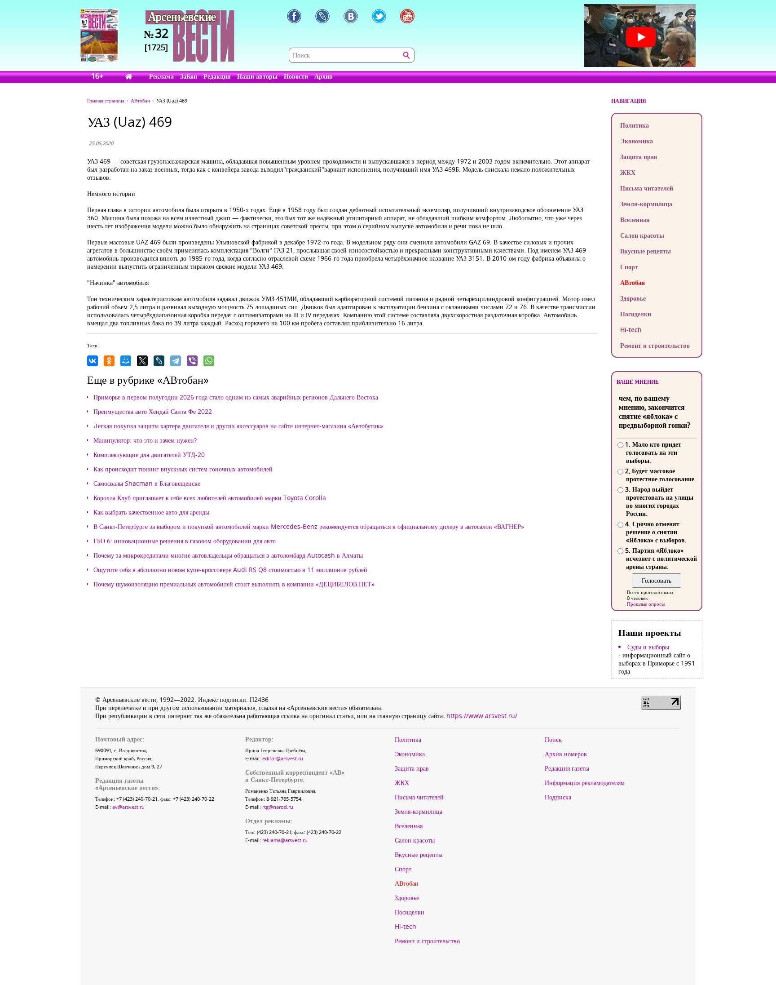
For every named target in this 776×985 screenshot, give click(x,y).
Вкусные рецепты (645, 251)
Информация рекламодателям (585, 783)
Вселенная (635, 219)
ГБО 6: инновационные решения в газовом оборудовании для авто (184, 541)
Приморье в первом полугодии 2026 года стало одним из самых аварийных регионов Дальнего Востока (235, 397)
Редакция (217, 76)
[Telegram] (175, 360)
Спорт (629, 266)
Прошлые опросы (646, 603)
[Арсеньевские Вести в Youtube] (407, 16)
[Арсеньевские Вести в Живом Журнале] (322, 16)
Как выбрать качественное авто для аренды (151, 512)
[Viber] (192, 360)
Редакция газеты (567, 768)
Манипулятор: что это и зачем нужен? (145, 440)
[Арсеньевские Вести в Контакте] (351, 16)
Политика (634, 125)
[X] (142, 360)
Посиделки (635, 314)
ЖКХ (627, 172)
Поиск (553, 740)
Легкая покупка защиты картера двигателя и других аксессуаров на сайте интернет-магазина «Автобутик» (238, 426)
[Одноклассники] (109, 360)
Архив (323, 76)
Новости (296, 76)
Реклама (161, 76)
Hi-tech (631, 329)
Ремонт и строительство (655, 345)
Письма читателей (646, 188)
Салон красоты (642, 235)
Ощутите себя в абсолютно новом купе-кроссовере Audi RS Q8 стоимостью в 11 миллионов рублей (230, 570)
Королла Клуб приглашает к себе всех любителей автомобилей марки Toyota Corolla (209, 498)
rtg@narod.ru (277, 806)
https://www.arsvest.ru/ (481, 715)
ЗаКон (188, 76)
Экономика (636, 141)
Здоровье (633, 298)
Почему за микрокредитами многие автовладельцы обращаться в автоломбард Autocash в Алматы (228, 555)
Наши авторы (257, 76)
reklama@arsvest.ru (285, 840)
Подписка (558, 797)
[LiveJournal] (159, 360)
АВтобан (632, 282)
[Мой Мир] (125, 360)
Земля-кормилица (646, 204)
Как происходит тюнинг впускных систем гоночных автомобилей (183, 469)
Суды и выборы (648, 647)
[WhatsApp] (208, 360)
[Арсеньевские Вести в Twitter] (379, 16)
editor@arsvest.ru (282, 758)
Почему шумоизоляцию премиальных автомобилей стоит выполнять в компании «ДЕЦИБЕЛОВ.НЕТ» (234, 584)
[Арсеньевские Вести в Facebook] (294, 16)
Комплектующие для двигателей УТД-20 (149, 455)
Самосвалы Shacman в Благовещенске (146, 483)
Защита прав (638, 156)
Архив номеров (566, 754)
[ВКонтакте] (92, 360)
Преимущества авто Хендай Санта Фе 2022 (152, 412)
